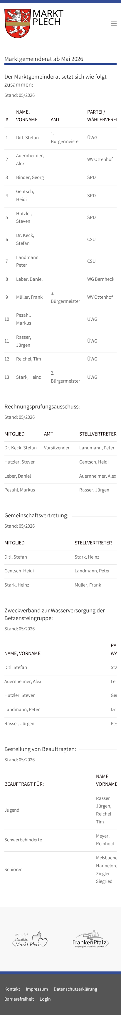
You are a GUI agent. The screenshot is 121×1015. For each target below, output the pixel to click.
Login (45, 999)
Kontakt (12, 989)
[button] (114, 23)
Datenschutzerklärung (75, 989)
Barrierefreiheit (19, 999)
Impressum (37, 989)
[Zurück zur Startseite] (33, 23)
